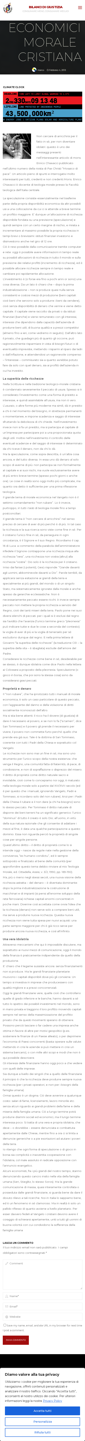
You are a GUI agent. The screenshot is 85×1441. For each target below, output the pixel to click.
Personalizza (42, 1421)
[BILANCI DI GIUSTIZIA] (8, 7)
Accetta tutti (42, 1411)
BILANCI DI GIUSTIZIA (45, 7)
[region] (42, 1404)
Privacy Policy (52, 1401)
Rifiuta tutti (42, 1432)
